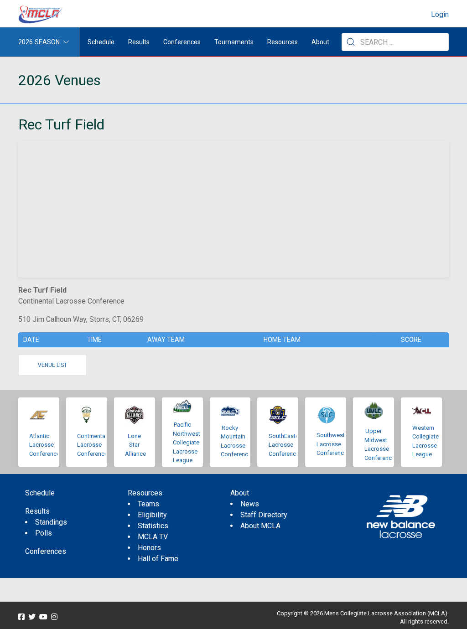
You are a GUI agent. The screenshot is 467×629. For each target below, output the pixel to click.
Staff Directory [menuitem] (263, 514)
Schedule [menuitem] (101, 42)
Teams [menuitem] (148, 504)
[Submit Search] (351, 42)
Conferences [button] (182, 42)
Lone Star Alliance (135, 445)
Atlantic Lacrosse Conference (44, 445)
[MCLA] (41, 14)
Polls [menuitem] (43, 533)
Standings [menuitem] (51, 522)
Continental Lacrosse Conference (92, 445)
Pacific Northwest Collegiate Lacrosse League (186, 442)
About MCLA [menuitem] (260, 525)
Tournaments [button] (234, 42)
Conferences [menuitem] (45, 551)
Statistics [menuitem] (153, 525)
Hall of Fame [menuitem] (158, 558)
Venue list (52, 365)
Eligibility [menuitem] (152, 514)
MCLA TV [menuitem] (153, 536)
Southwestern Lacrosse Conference (335, 444)
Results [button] (139, 42)
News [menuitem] (249, 504)
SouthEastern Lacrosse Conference (286, 445)
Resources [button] (282, 42)
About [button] (320, 42)
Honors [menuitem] (149, 547)
